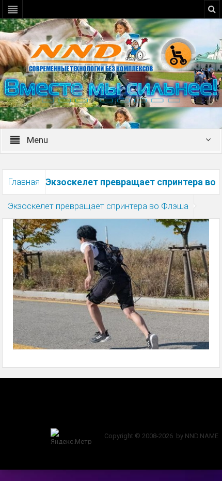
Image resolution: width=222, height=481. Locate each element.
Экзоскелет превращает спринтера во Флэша (98, 206)
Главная (24, 182)
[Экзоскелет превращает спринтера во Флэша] (111, 283)
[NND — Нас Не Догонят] (111, 54)
